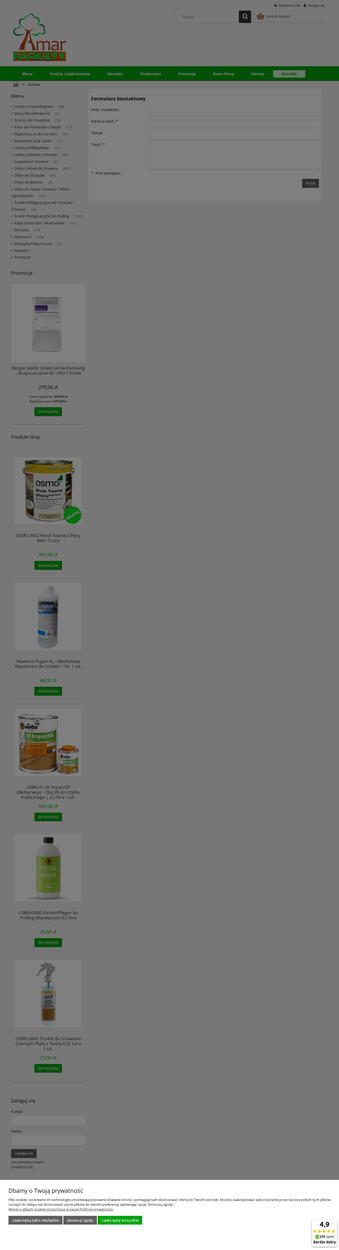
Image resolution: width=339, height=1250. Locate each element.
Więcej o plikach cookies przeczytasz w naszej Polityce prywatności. (60, 1209)
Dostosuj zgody (80, 1220)
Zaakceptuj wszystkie (120, 1220)
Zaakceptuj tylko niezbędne (35, 1220)
